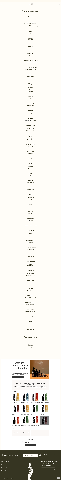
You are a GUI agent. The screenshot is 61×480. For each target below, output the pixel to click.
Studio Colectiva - (28, 332)
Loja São (30, 173)
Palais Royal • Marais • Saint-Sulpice (30, 23)
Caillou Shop (30, 213)
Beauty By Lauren (28, 120)
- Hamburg (31, 242)
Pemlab (30, 41)
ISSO (29, 153)
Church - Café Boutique (28, 62)
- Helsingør (32, 273)
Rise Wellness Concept (29, 130)
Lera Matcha (30, 115)
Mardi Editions (30, 96)
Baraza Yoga (30, 168)
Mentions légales (3, 478)
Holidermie (30, 31)
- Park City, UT (33, 311)
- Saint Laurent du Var (30, 79)
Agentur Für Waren (28, 251)
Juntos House (29, 146)
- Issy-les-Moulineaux (35, 60)
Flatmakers (30, 235)
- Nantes (34, 71)
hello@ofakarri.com (45, 455)
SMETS (30, 264)
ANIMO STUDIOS (30, 91)
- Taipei (30, 347)
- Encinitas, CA (32, 299)
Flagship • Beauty (30, 265)
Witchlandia (29, 249)
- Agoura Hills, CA (30, 297)
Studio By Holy (30, 51)
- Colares (30, 189)
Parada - (29, 148)
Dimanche (28, 64)
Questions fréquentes (4, 467)
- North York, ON (30, 323)
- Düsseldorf (30, 247)
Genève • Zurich (30, 211)
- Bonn (30, 256)
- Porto (30, 180)
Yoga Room (30, 175)
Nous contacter (3, 469)
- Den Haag (34, 120)
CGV (7, 478)
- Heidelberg (34, 251)
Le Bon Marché (30, 33)
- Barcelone (30, 142)
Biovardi (28, 151)
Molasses (28, 316)
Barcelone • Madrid (30, 139)
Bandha (30, 55)
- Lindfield (32, 128)
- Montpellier (34, 67)
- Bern (30, 222)
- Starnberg (34, 254)
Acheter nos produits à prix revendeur (18, 376)
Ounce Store (29, 128)
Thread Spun (28, 299)
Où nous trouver (3, 464)
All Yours (30, 138)
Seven (30, 89)
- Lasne (32, 100)
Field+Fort (27, 304)
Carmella (27, 306)
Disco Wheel (30, 171)
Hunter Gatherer (28, 311)
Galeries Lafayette (30, 36)
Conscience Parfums (30, 53)
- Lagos (30, 184)
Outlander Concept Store (30, 240)
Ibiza (32, 148)
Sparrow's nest (28, 302)
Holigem (28, 76)
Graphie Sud (30, 93)
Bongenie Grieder (30, 210)
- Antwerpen (33, 103)
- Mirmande (32, 64)
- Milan (30, 197)
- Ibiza (33, 146)
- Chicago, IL (32, 316)
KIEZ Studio (28, 103)
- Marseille (30, 78)
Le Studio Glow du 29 (28, 69)
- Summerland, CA (32, 304)
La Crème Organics (29, 155)
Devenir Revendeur (3, 470)
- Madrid (33, 144)
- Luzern (30, 225)
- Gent (30, 105)
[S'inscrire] (54, 469)
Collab (29, 220)
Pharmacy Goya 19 (29, 144)
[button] (1, 4)
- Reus (34, 155)
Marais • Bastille (30, 39)
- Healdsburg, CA (32, 306)
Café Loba (29, 100)
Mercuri (28, 273)
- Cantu (30, 199)
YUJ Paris (30, 25)
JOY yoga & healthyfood (28, 67)
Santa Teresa (33, 332)
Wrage (29, 242)
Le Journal (2, 466)
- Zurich (31, 220)
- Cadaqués (30, 158)
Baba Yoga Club (30, 46)
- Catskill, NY (30, 293)
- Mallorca (31, 153)
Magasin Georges (30, 215)
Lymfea (30, 48)
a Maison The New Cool (26, 60)
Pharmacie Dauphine (30, 44)
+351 (30, 177)
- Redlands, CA (33, 302)
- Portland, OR (31, 309)
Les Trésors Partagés (29, 71)
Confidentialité (11, 478)
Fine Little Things (29, 254)
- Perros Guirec (34, 62)
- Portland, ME (30, 313)
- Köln (33, 249)
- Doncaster (35, 130)
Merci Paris (30, 29)
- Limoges (32, 76)
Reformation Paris (30, 22)
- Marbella (32, 151)
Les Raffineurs (30, 38)
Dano (28, 309)
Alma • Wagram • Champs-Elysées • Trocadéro (30, 26)
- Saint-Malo (34, 69)
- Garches (30, 57)
